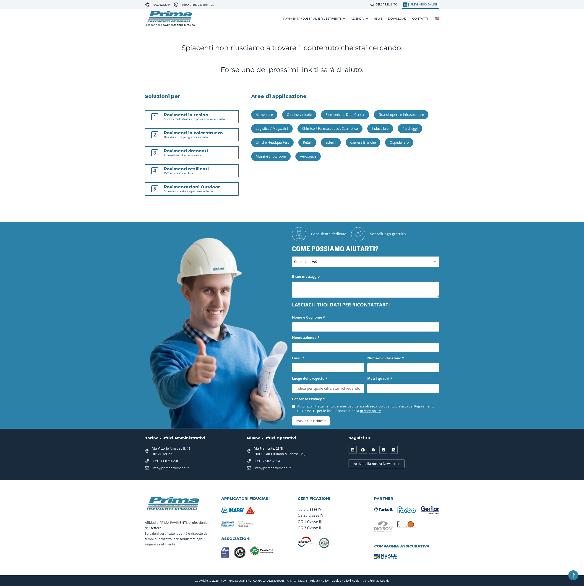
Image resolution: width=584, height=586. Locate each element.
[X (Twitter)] (394, 450)
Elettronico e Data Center (345, 114)
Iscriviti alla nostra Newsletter (376, 463)
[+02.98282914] (147, 5)
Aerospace (308, 156)
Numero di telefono (385, 358)
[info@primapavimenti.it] (176, 5)
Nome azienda (305, 337)
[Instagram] (383, 450)
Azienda (357, 18)
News (378, 18)
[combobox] (365, 262)
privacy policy (370, 411)
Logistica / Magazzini (272, 128)
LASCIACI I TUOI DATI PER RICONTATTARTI (341, 304)
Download (397, 18)
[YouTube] (363, 450)
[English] (437, 18)
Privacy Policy (319, 580)
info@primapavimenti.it (198, 5)
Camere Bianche (363, 142)
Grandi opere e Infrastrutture (401, 114)
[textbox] (361, 262)
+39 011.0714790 (165, 461)
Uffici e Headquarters (272, 142)
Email (298, 358)
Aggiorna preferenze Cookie (370, 580)
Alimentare (264, 114)
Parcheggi (410, 128)
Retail (307, 142)
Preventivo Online (424, 4)
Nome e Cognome (308, 317)
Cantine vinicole (299, 114)
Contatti (420, 18)
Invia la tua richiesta (310, 421)
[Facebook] (373, 450)
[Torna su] (573, 575)
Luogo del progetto (309, 378)
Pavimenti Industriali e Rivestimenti (312, 18)
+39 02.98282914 (267, 461)
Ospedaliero (399, 142)
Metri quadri (379, 378)
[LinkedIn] (353, 450)
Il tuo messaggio (306, 276)
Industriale (380, 128)
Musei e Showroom (271, 156)
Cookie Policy (341, 580)
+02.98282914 (161, 5)
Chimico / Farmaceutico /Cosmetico (330, 128)
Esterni (331, 142)
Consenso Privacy (308, 399)
